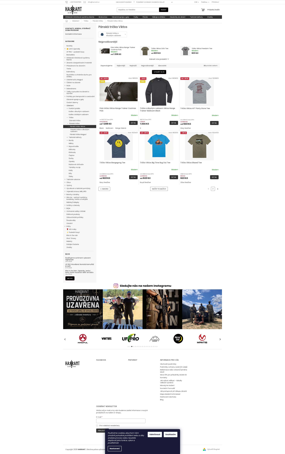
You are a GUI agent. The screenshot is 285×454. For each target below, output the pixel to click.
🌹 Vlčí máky (71, 229)
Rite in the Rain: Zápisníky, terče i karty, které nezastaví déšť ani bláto (79, 271)
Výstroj (69, 185)
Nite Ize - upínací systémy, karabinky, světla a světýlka (77, 198)
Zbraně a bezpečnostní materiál (79, 63)
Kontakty (163, 377)
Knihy (69, 226)
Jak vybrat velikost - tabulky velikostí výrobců (171, 381)
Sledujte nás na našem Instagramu (145, 286)
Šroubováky (71, 220)
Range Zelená (120, 128)
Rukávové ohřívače (76, 164)
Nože (68, 85)
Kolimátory (71, 72)
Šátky (71, 176)
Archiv (70, 278)
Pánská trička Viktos (77, 126)
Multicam (109, 128)
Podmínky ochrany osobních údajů (150, 2)
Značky (69, 247)
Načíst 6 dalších (159, 189)
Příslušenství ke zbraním (76, 66)
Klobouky (72, 152)
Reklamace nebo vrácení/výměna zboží (173, 371)
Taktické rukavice (73, 179)
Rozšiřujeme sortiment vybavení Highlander (78, 259)
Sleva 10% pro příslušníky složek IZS (173, 375)
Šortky (71, 158)
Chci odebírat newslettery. (109, 425)
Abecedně (162, 66)
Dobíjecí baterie (73, 244)
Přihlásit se (102, 430)
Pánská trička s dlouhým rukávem (79, 130)
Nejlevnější (121, 66)
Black (102, 128)
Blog (161, 400)
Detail (133, 123)
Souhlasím (170, 434)
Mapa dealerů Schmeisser (170, 394)
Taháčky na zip (74, 167)
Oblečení (70, 105)
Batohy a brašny (73, 194)
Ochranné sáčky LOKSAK (76, 211)
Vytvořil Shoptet (213, 449)
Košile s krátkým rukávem (79, 114)
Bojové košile (74, 146)
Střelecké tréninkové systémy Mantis (78, 59)
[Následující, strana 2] (213, 189)
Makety (69, 241)
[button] (128, 346)
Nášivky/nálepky (73, 202)
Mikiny (71, 143)
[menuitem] (79, 17)
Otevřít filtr (159, 72)
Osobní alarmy (72, 102)
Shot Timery (71, 238)
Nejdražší (133, 66)
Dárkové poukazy (73, 214)
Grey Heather (185, 128)
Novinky (69, 46)
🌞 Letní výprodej (73, 49)
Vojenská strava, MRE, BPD (76, 191)
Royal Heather (145, 182)
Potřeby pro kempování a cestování (81, 96)
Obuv (69, 182)
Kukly (71, 170)
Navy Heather (105, 182)
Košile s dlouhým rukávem (79, 111)
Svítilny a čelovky (73, 205)
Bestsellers (71, 55)
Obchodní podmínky (124, 2)
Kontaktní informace (73, 34)
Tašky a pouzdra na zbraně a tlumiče (78, 93)
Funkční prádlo (74, 108)
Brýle (68, 208)
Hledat (163, 10)
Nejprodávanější (147, 66)
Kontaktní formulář (167, 388)
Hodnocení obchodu (168, 397)
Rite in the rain (72, 235)
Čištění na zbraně (73, 82)
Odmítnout (154, 434)
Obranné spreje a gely (75, 99)
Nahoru (105, 189)
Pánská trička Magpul (78, 134)
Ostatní (69, 223)
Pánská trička (74, 123)
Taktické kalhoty (75, 137)
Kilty (70, 173)
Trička (71, 117)
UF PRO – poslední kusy (75, 52)
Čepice (71, 155)
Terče (69, 69)
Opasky (72, 161)
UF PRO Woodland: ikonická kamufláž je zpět (79, 265)
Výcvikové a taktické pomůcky (78, 188)
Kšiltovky (72, 149)
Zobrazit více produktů (158, 59)
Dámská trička (74, 120)
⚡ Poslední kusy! (73, 232)
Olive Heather (185, 182)
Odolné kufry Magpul (75, 80)
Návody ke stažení (167, 385)
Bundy (71, 140)
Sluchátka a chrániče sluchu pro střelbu (79, 76)
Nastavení (115, 448)
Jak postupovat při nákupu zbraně (173, 391)
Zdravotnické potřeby (75, 217)
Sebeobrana (71, 88)
